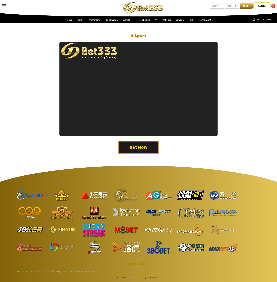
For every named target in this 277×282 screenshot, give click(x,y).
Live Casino (34, 271)
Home (69, 19)
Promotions (94, 19)
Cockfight (67, 271)
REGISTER (262, 5)
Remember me (217, 10)
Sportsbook (47, 271)
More (79, 19)
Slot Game (22, 271)
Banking (180, 19)
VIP (156, 19)
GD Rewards (111, 19)
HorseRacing (80, 271)
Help (191, 19)
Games (126, 19)
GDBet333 (135, 277)
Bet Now (138, 147)
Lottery (57, 271)
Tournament (204, 19)
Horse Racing (143, 19)
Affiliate (167, 19)
